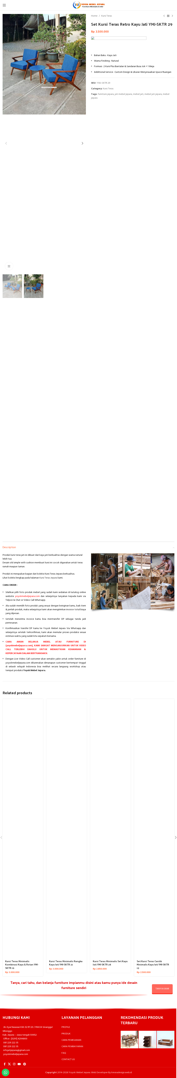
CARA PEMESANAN (71, 1040)
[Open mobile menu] (4, 5)
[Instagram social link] (14, 1064)
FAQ (64, 1053)
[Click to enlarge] (9, 266)
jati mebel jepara (123, 94)
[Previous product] (164, 16)
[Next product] (172, 16)
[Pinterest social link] (24, 1064)
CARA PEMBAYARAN (72, 1047)
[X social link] (9, 1064)
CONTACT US (68, 1059)
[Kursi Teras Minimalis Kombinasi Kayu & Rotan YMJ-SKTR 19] (23, 828)
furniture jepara (106, 94)
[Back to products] (168, 16)
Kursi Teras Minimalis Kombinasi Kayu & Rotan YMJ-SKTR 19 (21, 964)
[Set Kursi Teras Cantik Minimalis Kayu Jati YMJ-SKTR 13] (154, 828)
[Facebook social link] (5, 1064)
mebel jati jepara (153, 94)
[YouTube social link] (19, 1064)
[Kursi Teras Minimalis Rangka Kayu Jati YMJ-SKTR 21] (66, 828)
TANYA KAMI (162, 989)
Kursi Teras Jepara (48, 578)
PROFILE (66, 1027)
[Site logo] (88, 5)
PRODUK (66, 1034)
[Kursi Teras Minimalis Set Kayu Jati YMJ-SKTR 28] (110, 828)
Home (94, 16)
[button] (6, 143)
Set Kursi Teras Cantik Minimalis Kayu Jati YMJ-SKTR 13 (153, 964)
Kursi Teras (106, 16)
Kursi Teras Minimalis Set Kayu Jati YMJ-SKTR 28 (110, 963)
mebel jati (138, 94)
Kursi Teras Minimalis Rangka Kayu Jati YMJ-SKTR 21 (65, 963)
